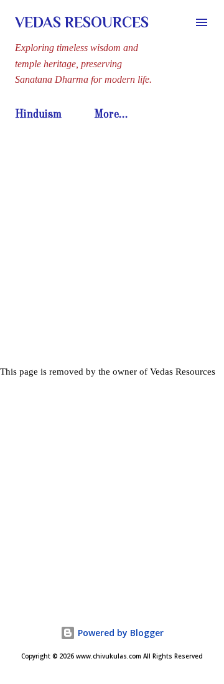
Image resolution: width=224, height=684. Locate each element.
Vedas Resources (82, 22)
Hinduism (38, 114)
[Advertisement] (112, 244)
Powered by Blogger (119, 633)
